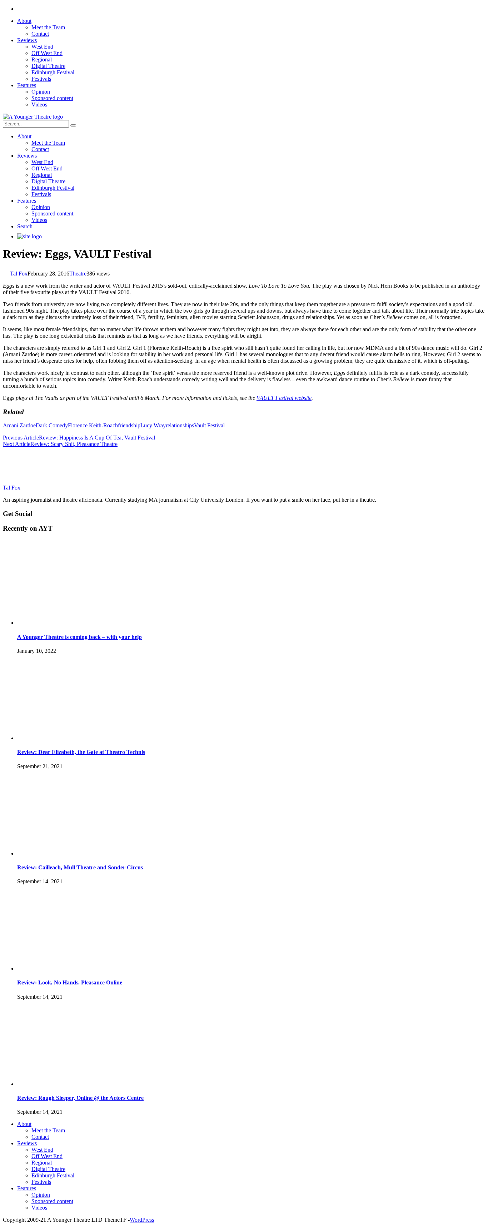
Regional (41, 59)
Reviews (27, 40)
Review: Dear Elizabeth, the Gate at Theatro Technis (81, 752)
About (24, 21)
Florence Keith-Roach (93, 425)
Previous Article (21, 438)
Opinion (40, 92)
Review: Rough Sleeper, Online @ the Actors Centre (80, 1098)
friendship (129, 425)
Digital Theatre (48, 66)
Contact (40, 34)
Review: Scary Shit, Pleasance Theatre (74, 444)
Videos (39, 104)
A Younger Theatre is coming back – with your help (79, 637)
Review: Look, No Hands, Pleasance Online (69, 982)
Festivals (41, 79)
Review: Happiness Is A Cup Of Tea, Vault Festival (97, 438)
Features (26, 85)
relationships (180, 425)
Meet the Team (48, 27)
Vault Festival (209, 425)
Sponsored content (52, 98)
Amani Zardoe (19, 425)
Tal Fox (19, 273)
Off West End (47, 53)
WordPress (142, 1220)
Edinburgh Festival (52, 72)
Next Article (16, 444)
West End (42, 47)
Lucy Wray (153, 425)
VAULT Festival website (284, 398)
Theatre (77, 273)
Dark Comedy (52, 425)
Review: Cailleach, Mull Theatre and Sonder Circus (80, 867)
